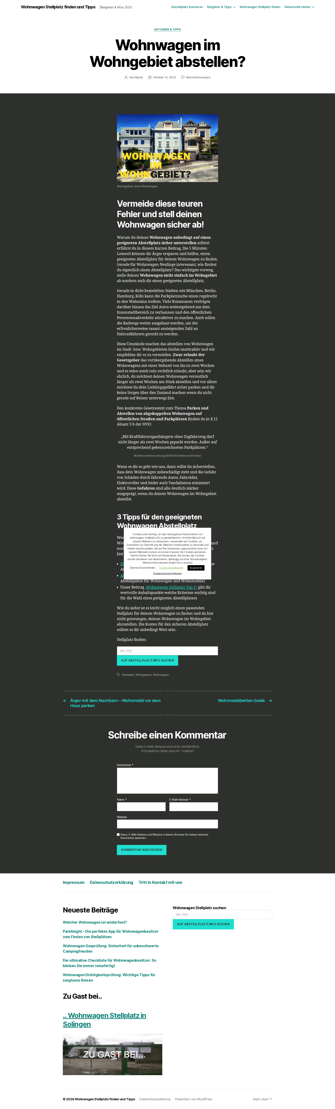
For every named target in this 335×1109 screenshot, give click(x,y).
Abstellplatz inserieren (187, 7)
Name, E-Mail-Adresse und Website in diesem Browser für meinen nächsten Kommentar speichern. (164, 836)
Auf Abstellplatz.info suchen (147, 660)
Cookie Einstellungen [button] (171, 567)
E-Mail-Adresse (180, 799)
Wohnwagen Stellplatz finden (260, 7)
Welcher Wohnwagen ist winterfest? (95, 922)
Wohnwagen (161, 675)
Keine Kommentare (198, 77)
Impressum (73, 882)
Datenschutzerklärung (111, 882)
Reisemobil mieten (298, 7)
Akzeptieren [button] (196, 567)
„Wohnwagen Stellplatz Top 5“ (171, 587)
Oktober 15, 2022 (164, 77)
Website (122, 817)
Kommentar (125, 765)
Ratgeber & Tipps (219, 7)
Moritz (139, 77)
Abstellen (128, 675)
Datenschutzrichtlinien (167, 573)
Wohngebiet (143, 675)
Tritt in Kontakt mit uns (160, 882)
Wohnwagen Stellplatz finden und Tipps (58, 7)
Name (121, 799)
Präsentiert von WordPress (193, 1099)
